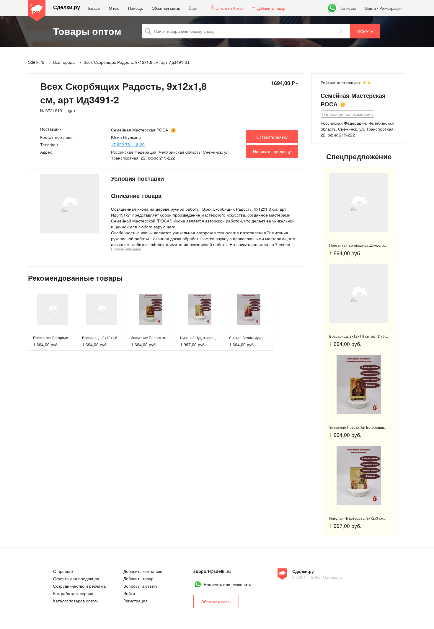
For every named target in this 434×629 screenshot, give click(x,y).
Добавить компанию (142, 571)
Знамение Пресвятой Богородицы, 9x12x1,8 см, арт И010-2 (379, 427)
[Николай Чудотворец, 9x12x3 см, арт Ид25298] (199, 309)
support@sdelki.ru (212, 571)
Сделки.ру (66, 7)
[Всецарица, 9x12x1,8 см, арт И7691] (101, 309)
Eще (193, 8)
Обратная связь (166, 8)
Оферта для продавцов (76, 578)
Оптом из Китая (230, 8)
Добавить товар (271, 8)
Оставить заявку (272, 137)
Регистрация (390, 8)
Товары (93, 8)
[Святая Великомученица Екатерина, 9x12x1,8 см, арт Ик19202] (248, 309)
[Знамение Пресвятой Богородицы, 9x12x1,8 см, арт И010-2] (150, 309)
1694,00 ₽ (283, 83)
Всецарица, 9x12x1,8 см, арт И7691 (112, 337)
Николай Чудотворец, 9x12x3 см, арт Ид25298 (219, 337)
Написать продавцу (272, 151)
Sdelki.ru (37, 10)
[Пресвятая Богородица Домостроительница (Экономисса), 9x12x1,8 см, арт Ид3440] (52, 309)
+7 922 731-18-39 (128, 144)
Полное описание (126, 248)
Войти (370, 8)
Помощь (135, 8)
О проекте (63, 571)
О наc (114, 8)
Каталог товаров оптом (75, 601)
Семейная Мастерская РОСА (139, 130)
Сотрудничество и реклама (79, 586)
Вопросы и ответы (141, 586)
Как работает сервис (73, 593)
